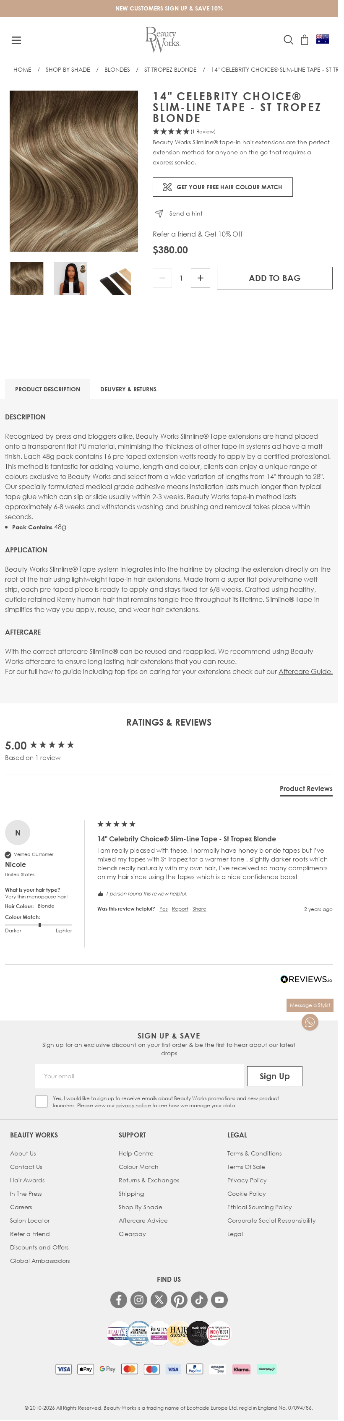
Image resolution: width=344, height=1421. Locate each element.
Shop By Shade (68, 69)
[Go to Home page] (163, 40)
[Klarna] (241, 1369)
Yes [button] (163, 909)
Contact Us (26, 1167)
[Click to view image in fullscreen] (74, 171)
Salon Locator (30, 1220)
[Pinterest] (179, 1299)
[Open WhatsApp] (310, 1022)
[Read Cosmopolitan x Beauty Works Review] (169, 1333)
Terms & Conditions (254, 1153)
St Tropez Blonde (170, 69)
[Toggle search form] (289, 40)
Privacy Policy (247, 1180)
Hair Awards (27, 1180)
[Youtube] (219, 1299)
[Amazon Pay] (217, 1369)
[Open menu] (16, 40)
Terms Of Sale (246, 1167)
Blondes (117, 69)
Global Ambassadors (40, 1261)
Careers (21, 1207)
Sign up (275, 1076)
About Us (23, 1153)
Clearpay (132, 1234)
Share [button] (199, 909)
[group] (49, 745)
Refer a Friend (30, 1234)
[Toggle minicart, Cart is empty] (305, 40)
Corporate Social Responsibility (271, 1220)
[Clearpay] (266, 1369)
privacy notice (133, 1105)
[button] (243, 132)
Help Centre (136, 1153)
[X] (159, 1299)
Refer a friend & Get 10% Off (197, 234)
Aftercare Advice (143, 1220)
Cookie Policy (246, 1193)
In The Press (26, 1193)
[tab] (306, 790)
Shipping (131, 1193)
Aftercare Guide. (306, 671)
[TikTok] (199, 1299)
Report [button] (180, 909)
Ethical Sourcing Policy (259, 1207)
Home (22, 69)
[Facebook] (118, 1299)
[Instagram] (138, 1299)
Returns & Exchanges (149, 1180)
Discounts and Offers (39, 1247)
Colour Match (139, 1167)
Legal (235, 1234)
